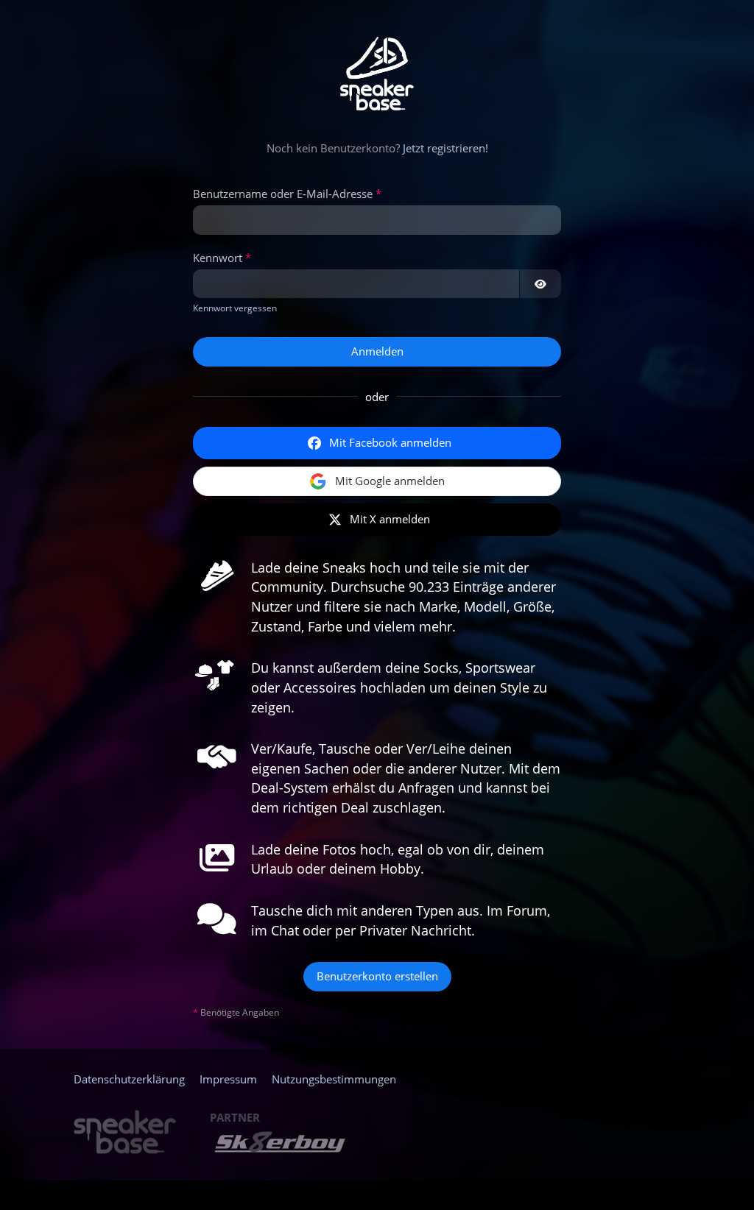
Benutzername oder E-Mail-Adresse (283, 193)
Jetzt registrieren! (445, 148)
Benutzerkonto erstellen (377, 976)
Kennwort (217, 257)
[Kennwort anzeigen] (540, 284)
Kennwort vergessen (235, 308)
